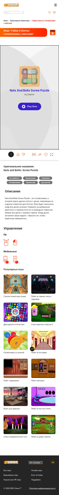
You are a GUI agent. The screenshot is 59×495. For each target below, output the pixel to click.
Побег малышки (37, 381)
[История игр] (54, 12)
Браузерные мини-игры (20, 21)
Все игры (7, 470)
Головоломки (14, 182)
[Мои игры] (49, 12)
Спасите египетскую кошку (15, 296)
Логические (30, 182)
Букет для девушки (12, 409)
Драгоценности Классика (14, 324)
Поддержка (36, 480)
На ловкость (14, 178)
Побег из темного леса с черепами (41, 297)
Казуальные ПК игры (12, 480)
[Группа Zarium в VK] (52, 462)
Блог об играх (37, 475)
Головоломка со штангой (14, 352)
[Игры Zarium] (11, 5)
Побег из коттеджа (39, 351)
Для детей (45, 182)
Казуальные (31, 178)
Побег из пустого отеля (41, 409)
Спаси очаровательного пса (15, 437)
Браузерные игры (11, 475)
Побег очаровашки (11, 381)
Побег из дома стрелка (40, 437)
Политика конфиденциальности (42, 488)
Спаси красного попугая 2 (42, 324)
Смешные (46, 178)
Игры (6, 21)
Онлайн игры (36, 470)
